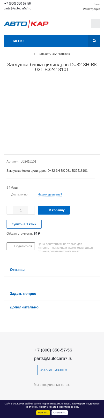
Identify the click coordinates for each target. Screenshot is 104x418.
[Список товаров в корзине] (96, 27)
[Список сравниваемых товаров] (71, 26)
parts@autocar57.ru (17, 8)
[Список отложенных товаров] (82, 25)
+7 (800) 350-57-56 (17, 3)
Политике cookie (68, 406)
